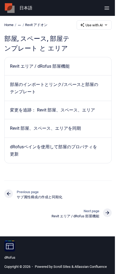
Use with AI (94, 25)
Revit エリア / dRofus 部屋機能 (40, 66)
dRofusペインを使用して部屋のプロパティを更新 (53, 150)
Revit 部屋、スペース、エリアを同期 (45, 128)
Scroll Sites (62, 267)
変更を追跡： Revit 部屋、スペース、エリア (52, 110)
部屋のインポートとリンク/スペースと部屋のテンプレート (54, 88)
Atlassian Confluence (90, 267)
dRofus (9, 257)
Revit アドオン (36, 25)
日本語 (25, 7)
